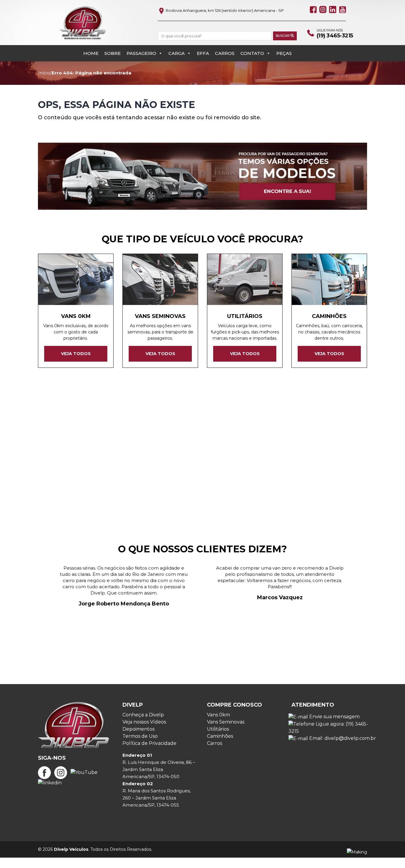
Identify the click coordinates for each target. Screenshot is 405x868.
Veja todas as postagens (202, 483)
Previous (30, 605)
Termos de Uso (140, 736)
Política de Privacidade (149, 743)
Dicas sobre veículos (199, 443)
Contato (252, 53)
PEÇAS (284, 53)
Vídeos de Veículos (140, 449)
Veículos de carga (306, 449)
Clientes (155, 443)
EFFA (203, 53)
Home (90, 53)
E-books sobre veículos (201, 449)
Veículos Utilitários (337, 443)
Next (375, 605)
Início (44, 73)
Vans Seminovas (225, 722)
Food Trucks (248, 443)
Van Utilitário (92, 449)
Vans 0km (218, 715)
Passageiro (141, 53)
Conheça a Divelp (143, 715)
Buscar (283, 36)
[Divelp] (82, 23)
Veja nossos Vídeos (144, 722)
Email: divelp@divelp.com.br (342, 738)
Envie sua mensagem (334, 716)
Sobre (112, 53)
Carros (225, 53)
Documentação (257, 449)
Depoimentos (138, 729)
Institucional (288, 443)
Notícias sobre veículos (73, 443)
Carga (176, 53)
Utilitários (218, 729)
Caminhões (124, 443)
